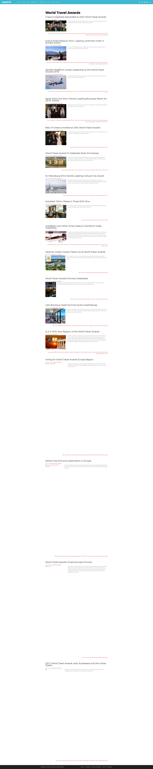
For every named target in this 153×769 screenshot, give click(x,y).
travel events (101, 352)
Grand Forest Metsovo (63, 33)
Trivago (90, 556)
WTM (106, 353)
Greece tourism (79, 147)
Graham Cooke (53, 33)
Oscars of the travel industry (75, 760)
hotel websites (73, 244)
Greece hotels (62, 62)
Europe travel (67, 170)
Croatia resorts (94, 272)
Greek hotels (52, 120)
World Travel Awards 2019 (102, 121)
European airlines (62, 91)
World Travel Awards (103, 35)
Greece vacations (70, 62)
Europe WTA (67, 454)
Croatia (82, 272)
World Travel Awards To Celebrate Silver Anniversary (72, 153)
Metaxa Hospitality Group (68, 120)
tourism (90, 352)
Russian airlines (69, 91)
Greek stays (83, 62)
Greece (73, 147)
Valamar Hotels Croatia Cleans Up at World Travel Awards (75, 252)
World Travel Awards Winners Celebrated (66, 278)
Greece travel (86, 147)
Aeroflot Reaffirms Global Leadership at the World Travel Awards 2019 (74, 70)
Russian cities (85, 195)
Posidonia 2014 (84, 556)
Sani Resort (84, 33)
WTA (106, 63)
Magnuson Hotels (81, 244)
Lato (95, 325)
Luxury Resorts (104, 62)
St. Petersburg (92, 195)
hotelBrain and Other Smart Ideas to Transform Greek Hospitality (73, 227)
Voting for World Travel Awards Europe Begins (69, 359)
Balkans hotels (53, 244)
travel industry (92, 760)
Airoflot (56, 91)
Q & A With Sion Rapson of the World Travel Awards (72, 331)
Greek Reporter (77, 556)
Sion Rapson (85, 352)
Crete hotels (60, 325)
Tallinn (96, 220)
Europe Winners (88, 657)
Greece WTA (73, 454)
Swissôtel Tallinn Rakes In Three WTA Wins (67, 201)
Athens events (60, 352)
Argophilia (7, 2)
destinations (76, 195)
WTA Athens (105, 454)
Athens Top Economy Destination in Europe (68, 460)
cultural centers (68, 195)
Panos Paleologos (90, 244)
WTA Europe (105, 657)
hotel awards (89, 62)
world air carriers (78, 91)
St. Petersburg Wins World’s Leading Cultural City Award (74, 176)
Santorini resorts (103, 120)
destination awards (68, 352)
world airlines (85, 91)
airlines (52, 91)
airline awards (54, 352)
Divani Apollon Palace (78, 299)
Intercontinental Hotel (63, 760)
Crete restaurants (75, 325)
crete (56, 325)
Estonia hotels (91, 220)
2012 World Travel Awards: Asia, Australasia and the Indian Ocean (75, 664)
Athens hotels (60, 556)
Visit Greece (95, 556)
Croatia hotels (88, 272)
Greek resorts (71, 33)
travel (87, 170)
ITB (80, 352)
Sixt (97, 325)
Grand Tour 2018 (82, 170)
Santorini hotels (95, 120)
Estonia (85, 220)
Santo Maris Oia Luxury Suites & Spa (96, 33)
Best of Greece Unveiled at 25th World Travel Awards (72, 127)
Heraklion (91, 325)
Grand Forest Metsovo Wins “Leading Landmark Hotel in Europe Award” (74, 42)
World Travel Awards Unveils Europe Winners (68, 562)
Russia (80, 195)
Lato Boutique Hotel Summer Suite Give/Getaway (71, 305)
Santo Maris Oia (77, 120)
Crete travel (82, 325)
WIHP (100, 244)
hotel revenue (67, 244)
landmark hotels (96, 62)
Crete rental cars (67, 325)
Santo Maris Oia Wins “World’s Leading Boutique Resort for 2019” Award (76, 99)
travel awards (92, 63)
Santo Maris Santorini (87, 120)
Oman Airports (78, 33)
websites (96, 244)
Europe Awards (86, 299)
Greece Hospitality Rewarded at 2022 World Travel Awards (75, 17)
